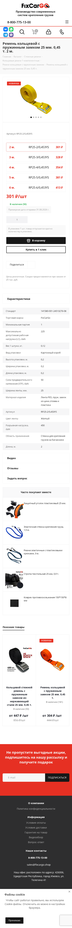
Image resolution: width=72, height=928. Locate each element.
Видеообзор (36, 837)
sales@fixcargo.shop (39, 864)
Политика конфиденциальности (36, 808)
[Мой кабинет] (48, 32)
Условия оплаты (36, 822)
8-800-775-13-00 (19, 22)
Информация (36, 817)
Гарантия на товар (36, 832)
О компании (36, 803)
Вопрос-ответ (36, 842)
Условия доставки (36, 827)
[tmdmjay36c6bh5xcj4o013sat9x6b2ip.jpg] (36, 98)
